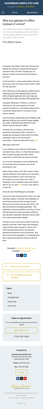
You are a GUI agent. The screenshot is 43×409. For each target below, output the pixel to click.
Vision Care (11, 302)
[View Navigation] (3, 12)
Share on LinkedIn (25, 255)
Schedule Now (23, 330)
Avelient (31, 398)
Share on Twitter (21, 255)
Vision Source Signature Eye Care (21, 386)
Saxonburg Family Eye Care (26, 393)
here (36, 140)
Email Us (21, 372)
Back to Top (21, 403)
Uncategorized (25, 251)
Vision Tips (11, 306)
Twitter (21, 378)
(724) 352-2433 (24, 363)
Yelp (25, 378)
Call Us (14, 12)
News (9, 293)
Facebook (17, 378)
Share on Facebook (17, 255)
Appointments (32, 12)
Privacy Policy (13, 398)
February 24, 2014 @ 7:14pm (26, 248)
